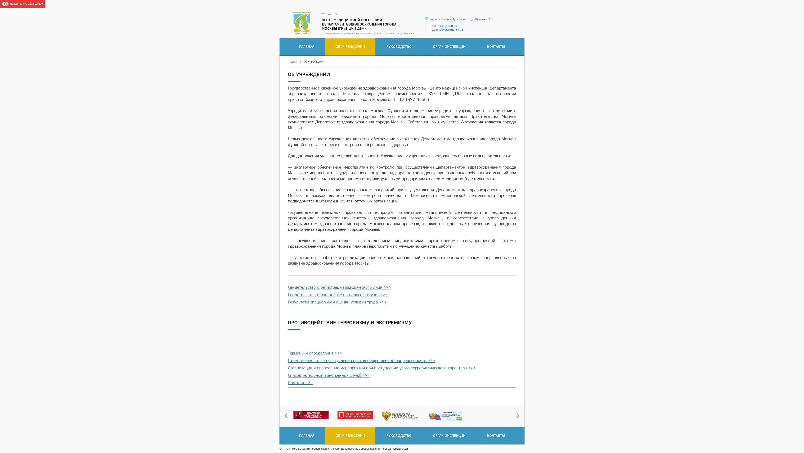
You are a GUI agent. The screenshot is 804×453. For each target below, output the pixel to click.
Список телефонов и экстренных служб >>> (329, 375)
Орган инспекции (449, 46)
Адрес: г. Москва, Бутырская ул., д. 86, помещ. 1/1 (461, 19)
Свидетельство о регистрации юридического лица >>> (339, 287)
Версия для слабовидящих (26, 3)
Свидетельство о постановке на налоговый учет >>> (338, 294)
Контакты (496, 46)
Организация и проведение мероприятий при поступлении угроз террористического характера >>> (382, 367)
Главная (306, 46)
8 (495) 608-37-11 (450, 26)
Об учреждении (350, 46)
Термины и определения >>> (315, 353)
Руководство (399, 46)
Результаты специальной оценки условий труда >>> (337, 302)
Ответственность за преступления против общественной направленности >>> (361, 360)
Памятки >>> (300, 382)
